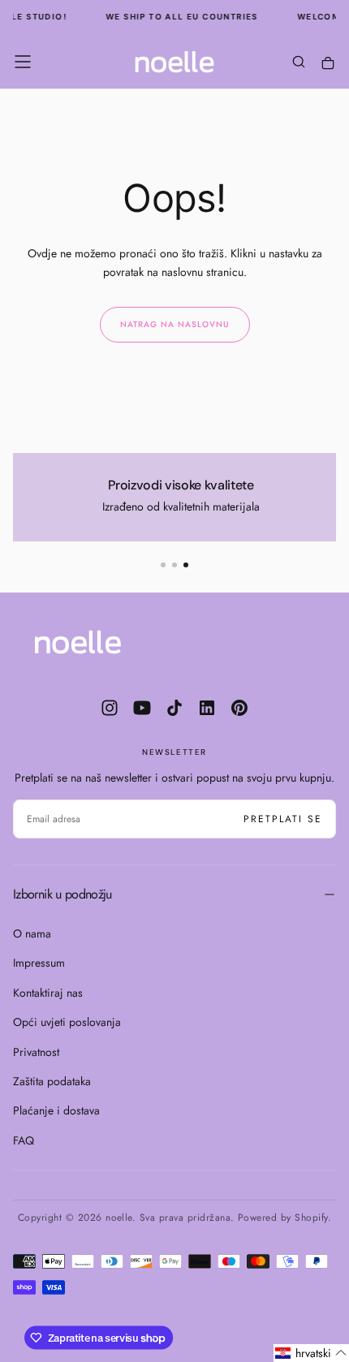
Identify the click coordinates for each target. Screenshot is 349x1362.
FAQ (23, 1140)
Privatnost (36, 1052)
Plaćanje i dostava (56, 1110)
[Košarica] (328, 63)
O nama (32, 933)
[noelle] (78, 642)
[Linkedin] (207, 708)
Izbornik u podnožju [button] (62, 894)
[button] (22, 61)
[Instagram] (109, 708)
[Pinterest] (239, 708)
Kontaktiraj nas (48, 993)
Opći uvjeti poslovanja (67, 1022)
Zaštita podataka (52, 1081)
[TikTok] (174, 708)
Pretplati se (282, 819)
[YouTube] (142, 708)
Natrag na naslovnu (175, 324)
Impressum (39, 963)
